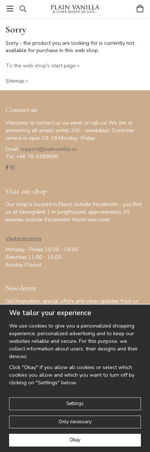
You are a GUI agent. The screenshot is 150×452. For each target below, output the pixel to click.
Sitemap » (16, 80)
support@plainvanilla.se (48, 148)
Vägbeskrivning (23, 238)
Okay (75, 440)
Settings (75, 403)
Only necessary (75, 422)
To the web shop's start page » (42, 65)
